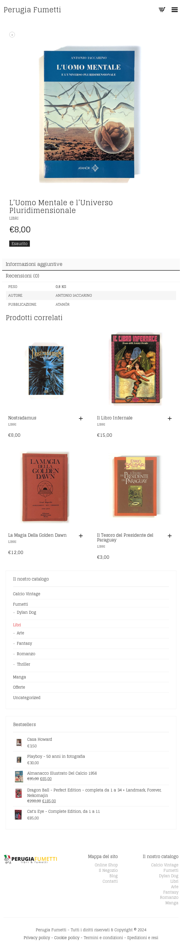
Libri (13, 218)
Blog (113, 876)
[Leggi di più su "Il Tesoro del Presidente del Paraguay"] (171, 536)
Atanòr (62, 304)
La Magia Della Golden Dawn (37, 535)
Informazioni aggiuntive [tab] (34, 264)
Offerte (19, 687)
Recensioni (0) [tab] (22, 276)
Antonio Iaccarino (74, 295)
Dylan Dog (26, 612)
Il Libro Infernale (114, 418)
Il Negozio (108, 870)
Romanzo (26, 653)
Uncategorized (27, 697)
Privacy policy (37, 937)
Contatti (110, 881)
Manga (19, 677)
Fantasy (24, 643)
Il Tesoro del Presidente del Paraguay (125, 537)
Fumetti (20, 604)
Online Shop (106, 865)
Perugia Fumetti (32, 9)
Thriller (23, 664)
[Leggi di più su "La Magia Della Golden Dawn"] (82, 536)
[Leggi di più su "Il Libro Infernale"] (171, 418)
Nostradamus (22, 418)
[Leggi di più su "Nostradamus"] (82, 418)
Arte (20, 633)
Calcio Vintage (26, 594)
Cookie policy (66, 937)
